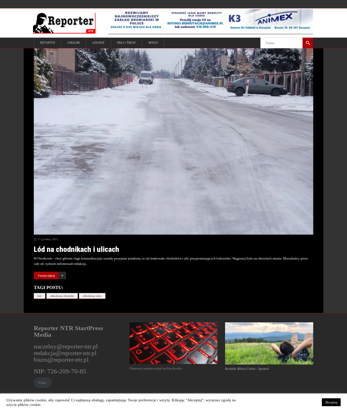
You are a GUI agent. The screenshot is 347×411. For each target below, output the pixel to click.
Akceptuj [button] (331, 402)
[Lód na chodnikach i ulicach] (173, 141)
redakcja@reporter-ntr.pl (65, 352)
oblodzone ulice (92, 295)
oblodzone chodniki (62, 295)
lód (39, 295)
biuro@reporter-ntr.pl (61, 359)
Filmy (43, 383)
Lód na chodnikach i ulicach (76, 249)
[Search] (308, 43)
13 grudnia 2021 (48, 239)
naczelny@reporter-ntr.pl (66, 346)
